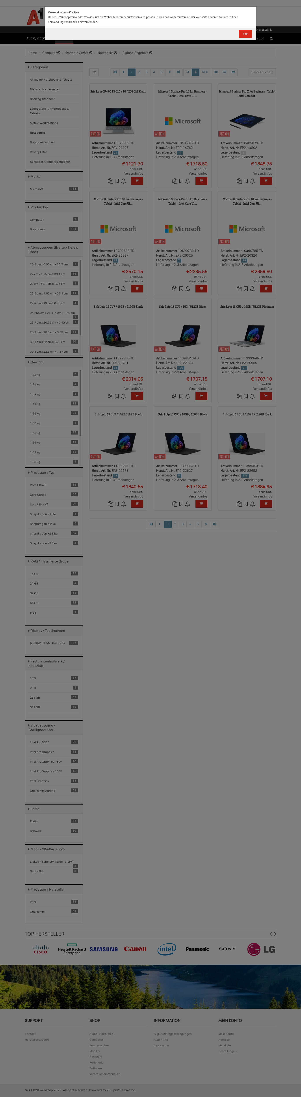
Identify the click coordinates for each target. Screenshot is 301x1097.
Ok (245, 34)
